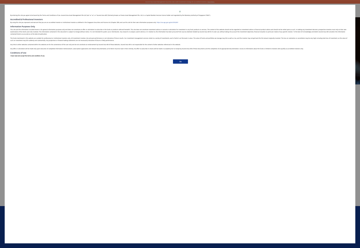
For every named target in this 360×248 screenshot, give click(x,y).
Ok (180, 61)
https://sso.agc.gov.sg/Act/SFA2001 (167, 22)
